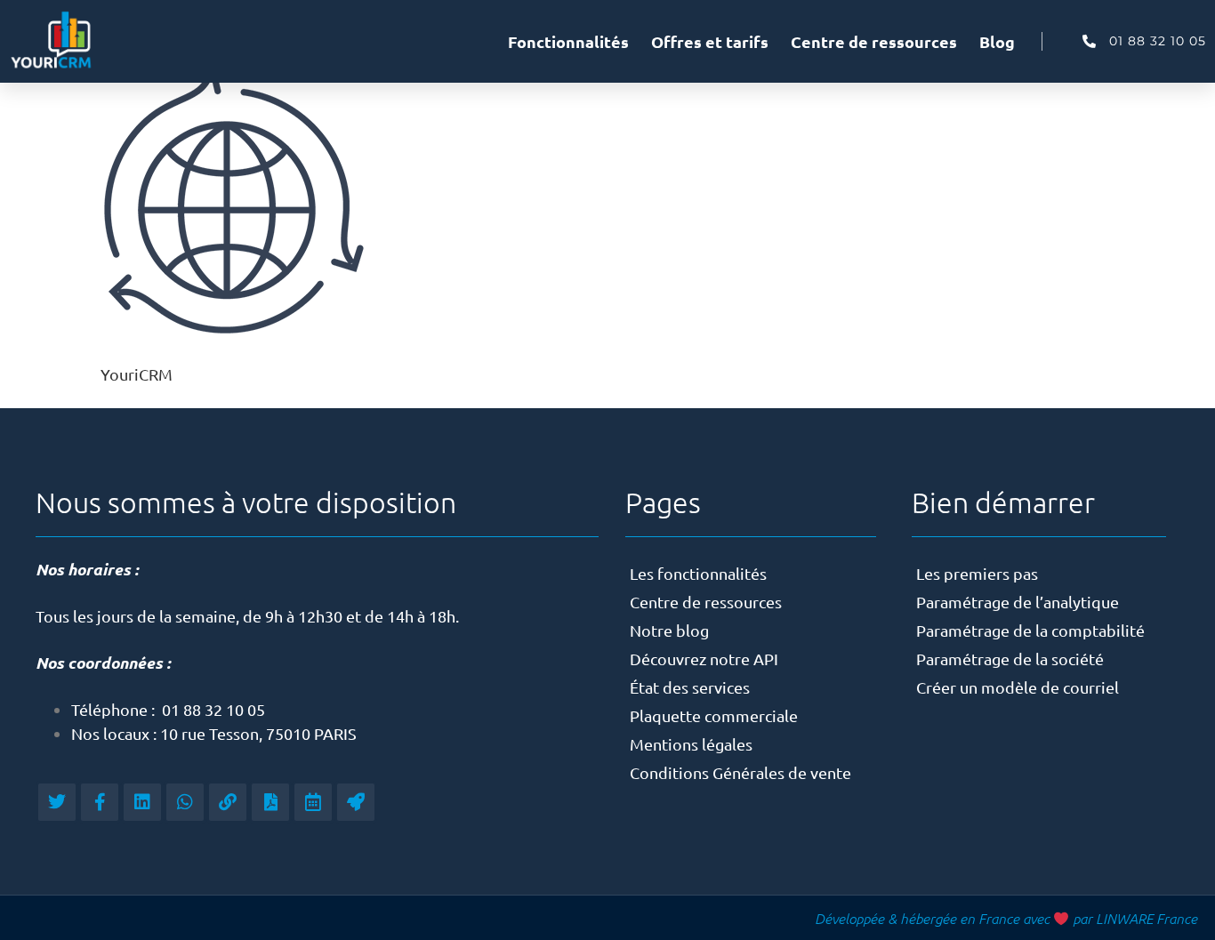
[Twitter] (57, 802)
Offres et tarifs (709, 41)
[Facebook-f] (99, 802)
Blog (997, 41)
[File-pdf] (270, 802)
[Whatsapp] (185, 802)
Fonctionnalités (568, 41)
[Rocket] (355, 802)
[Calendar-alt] (313, 802)
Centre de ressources (874, 41)
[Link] (227, 802)
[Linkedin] (142, 802)
